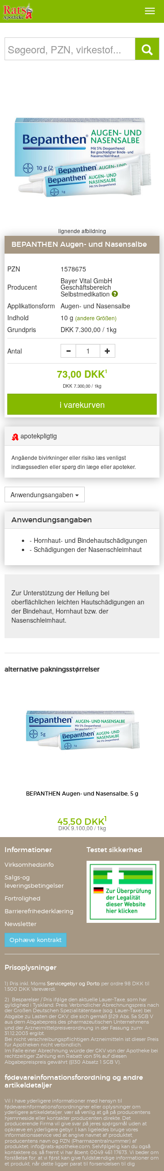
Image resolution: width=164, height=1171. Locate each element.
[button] (115, 293)
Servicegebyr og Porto (73, 983)
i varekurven (82, 404)
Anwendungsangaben (41, 494)
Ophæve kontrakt (36, 940)
